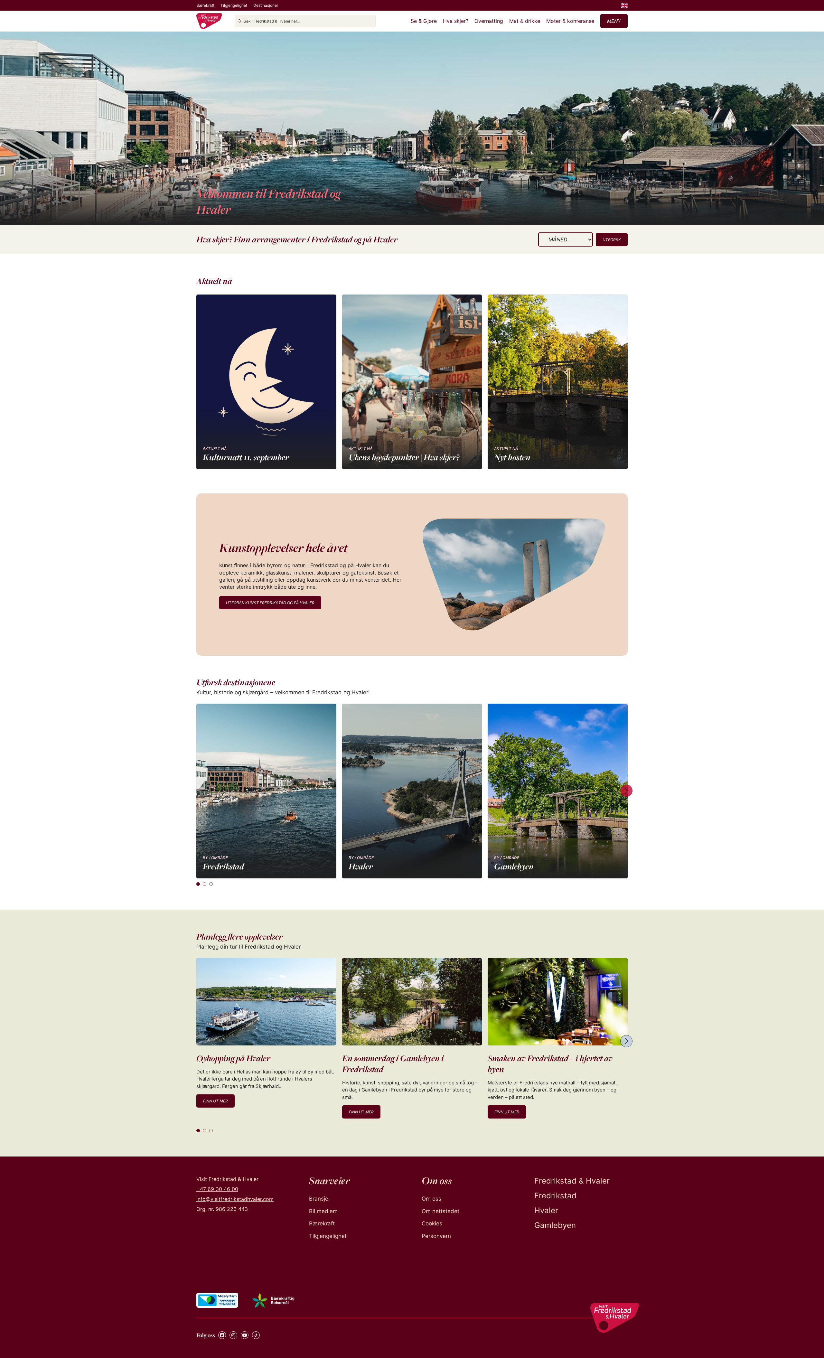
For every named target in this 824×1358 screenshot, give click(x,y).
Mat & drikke (524, 21)
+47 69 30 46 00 (217, 1189)
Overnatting (488, 21)
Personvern (436, 1236)
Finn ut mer (215, 1101)
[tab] (198, 884)
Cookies (432, 1223)
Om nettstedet (440, 1211)
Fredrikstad (555, 1195)
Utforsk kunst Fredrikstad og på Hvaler (270, 602)
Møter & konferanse (570, 21)
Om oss (431, 1198)
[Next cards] (626, 791)
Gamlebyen (555, 1225)
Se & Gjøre (424, 21)
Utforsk (612, 239)
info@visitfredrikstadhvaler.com (235, 1199)
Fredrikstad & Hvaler (572, 1180)
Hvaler (546, 1210)
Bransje (318, 1198)
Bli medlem (323, 1211)
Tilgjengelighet (233, 5)
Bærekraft (205, 5)
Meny (614, 21)
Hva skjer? (455, 21)
